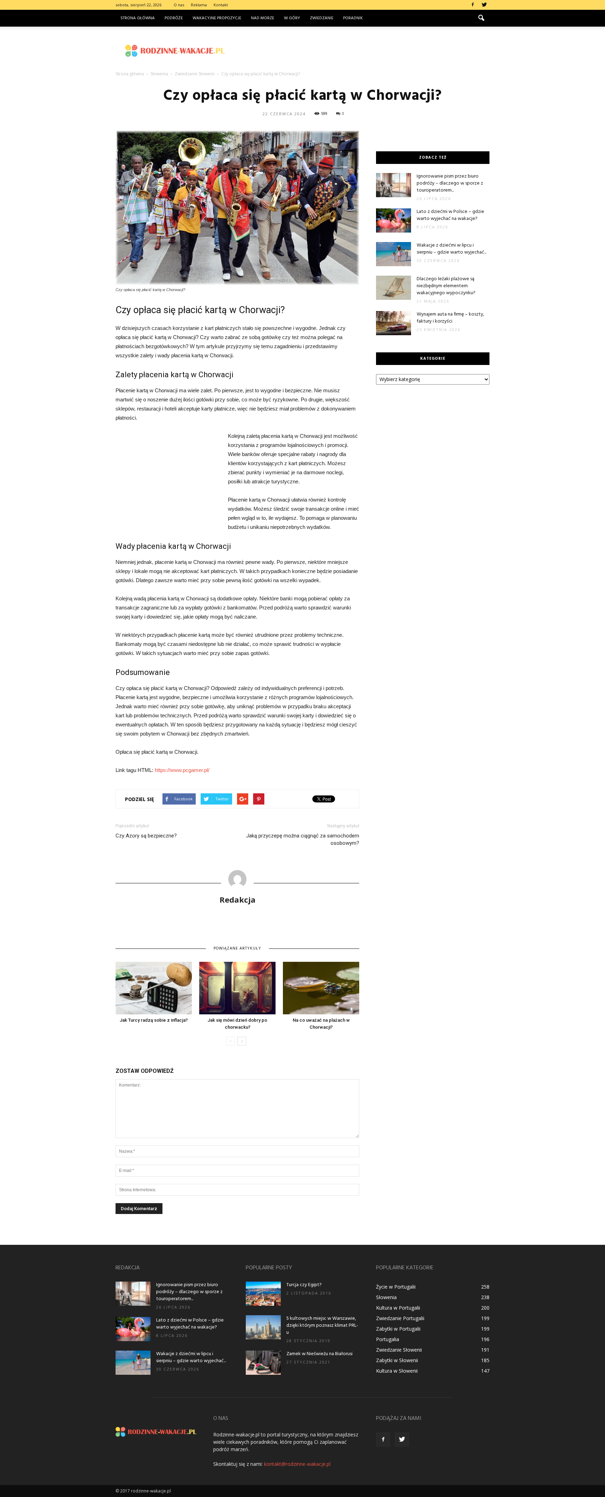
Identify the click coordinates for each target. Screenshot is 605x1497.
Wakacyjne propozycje (217, 18)
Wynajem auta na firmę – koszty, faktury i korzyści (450, 317)
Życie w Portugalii (396, 1286)
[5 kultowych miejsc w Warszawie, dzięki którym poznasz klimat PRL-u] (263, 1327)
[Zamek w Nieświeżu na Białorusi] (263, 1363)
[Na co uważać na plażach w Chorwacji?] (321, 988)
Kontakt (221, 4)
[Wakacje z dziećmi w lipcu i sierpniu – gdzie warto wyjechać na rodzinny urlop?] (393, 254)
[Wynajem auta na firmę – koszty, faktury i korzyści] (393, 323)
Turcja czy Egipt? (304, 1285)
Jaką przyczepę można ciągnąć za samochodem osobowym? (302, 839)
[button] (481, 18)
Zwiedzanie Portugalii (400, 1318)
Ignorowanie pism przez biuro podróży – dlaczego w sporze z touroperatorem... (450, 183)
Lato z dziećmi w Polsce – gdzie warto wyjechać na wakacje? (450, 215)
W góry (292, 18)
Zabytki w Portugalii (398, 1328)
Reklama (199, 4)
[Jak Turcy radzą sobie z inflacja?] (154, 988)
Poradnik (353, 18)
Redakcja (238, 899)
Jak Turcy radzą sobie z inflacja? (154, 1020)
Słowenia (386, 1297)
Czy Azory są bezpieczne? (146, 836)
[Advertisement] (362, 51)
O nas (179, 4)
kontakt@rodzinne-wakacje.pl (297, 1464)
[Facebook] (472, 5)
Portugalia (387, 1339)
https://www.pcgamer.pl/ (182, 770)
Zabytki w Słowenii (397, 1360)
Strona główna (137, 18)
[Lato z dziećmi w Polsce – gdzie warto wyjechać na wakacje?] (393, 220)
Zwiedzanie (321, 18)
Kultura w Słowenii (397, 1370)
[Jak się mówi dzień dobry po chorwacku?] (237, 988)
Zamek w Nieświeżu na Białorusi (319, 1354)
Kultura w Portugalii (398, 1307)
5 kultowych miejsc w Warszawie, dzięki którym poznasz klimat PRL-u (322, 1326)
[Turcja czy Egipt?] (263, 1294)
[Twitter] (484, 5)
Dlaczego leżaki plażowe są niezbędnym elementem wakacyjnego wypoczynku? (446, 286)
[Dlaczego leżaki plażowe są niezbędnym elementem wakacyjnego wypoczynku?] (393, 288)
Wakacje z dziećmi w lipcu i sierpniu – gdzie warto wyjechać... (451, 248)
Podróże (174, 18)
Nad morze (262, 18)
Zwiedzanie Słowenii (399, 1349)
